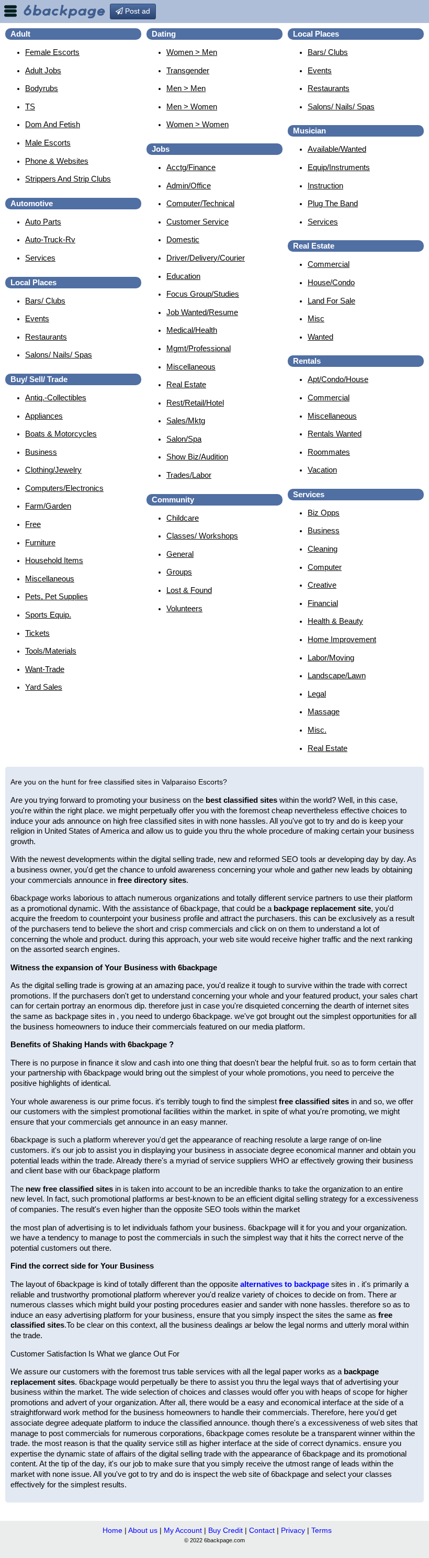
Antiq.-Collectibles (55, 397)
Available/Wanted (337, 148)
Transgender (187, 70)
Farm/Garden (48, 505)
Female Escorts (52, 52)
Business (41, 451)
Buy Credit (225, 1530)
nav (10, 11)
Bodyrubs (41, 88)
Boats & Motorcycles (61, 433)
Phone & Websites (56, 160)
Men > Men (186, 88)
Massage (324, 711)
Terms (321, 1530)
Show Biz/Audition (197, 456)
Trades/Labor (188, 474)
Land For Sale (331, 300)
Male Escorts (48, 142)
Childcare (182, 517)
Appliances (44, 415)
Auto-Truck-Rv (50, 239)
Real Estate (186, 384)
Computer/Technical (200, 203)
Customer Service (197, 221)
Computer (325, 567)
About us (142, 1530)
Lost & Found (189, 590)
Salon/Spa (183, 438)
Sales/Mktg (185, 420)
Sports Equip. (48, 614)
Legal (317, 693)
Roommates (329, 451)
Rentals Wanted (335, 433)
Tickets (37, 633)
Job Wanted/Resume (202, 312)
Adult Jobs (43, 70)
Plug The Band (333, 203)
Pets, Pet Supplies (56, 596)
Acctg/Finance (191, 167)
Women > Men (191, 52)
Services (40, 257)
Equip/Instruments (339, 167)
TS (30, 106)
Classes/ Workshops (202, 535)
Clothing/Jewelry (53, 469)
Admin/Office (188, 185)
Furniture (40, 542)
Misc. (317, 729)
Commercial (328, 264)
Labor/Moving (331, 657)
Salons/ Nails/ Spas (58, 354)
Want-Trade (44, 669)
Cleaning (322, 548)
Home (112, 1530)
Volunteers (184, 608)
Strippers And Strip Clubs (68, 178)
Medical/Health (191, 330)
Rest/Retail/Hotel (195, 402)
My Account (183, 1530)
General (180, 554)
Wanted (320, 336)
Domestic (182, 239)
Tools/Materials (50, 650)
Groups (179, 571)
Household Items (54, 560)
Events (37, 318)
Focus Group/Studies (202, 293)
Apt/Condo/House (338, 379)
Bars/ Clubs (45, 300)
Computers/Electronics (64, 488)
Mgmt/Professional (198, 348)
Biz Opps (324, 512)
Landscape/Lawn (337, 675)
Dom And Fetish (52, 124)
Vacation (322, 469)
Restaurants (46, 336)
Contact (262, 1530)
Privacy (293, 1530)
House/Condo (331, 282)
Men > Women (191, 106)
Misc (316, 318)
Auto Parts (43, 221)
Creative (322, 584)
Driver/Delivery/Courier (205, 257)
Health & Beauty (335, 621)
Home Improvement (342, 639)
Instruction (325, 185)
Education (183, 276)
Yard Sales (43, 686)
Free (33, 524)
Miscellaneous (49, 578)
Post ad (136, 11)
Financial (323, 603)
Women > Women (197, 124)
